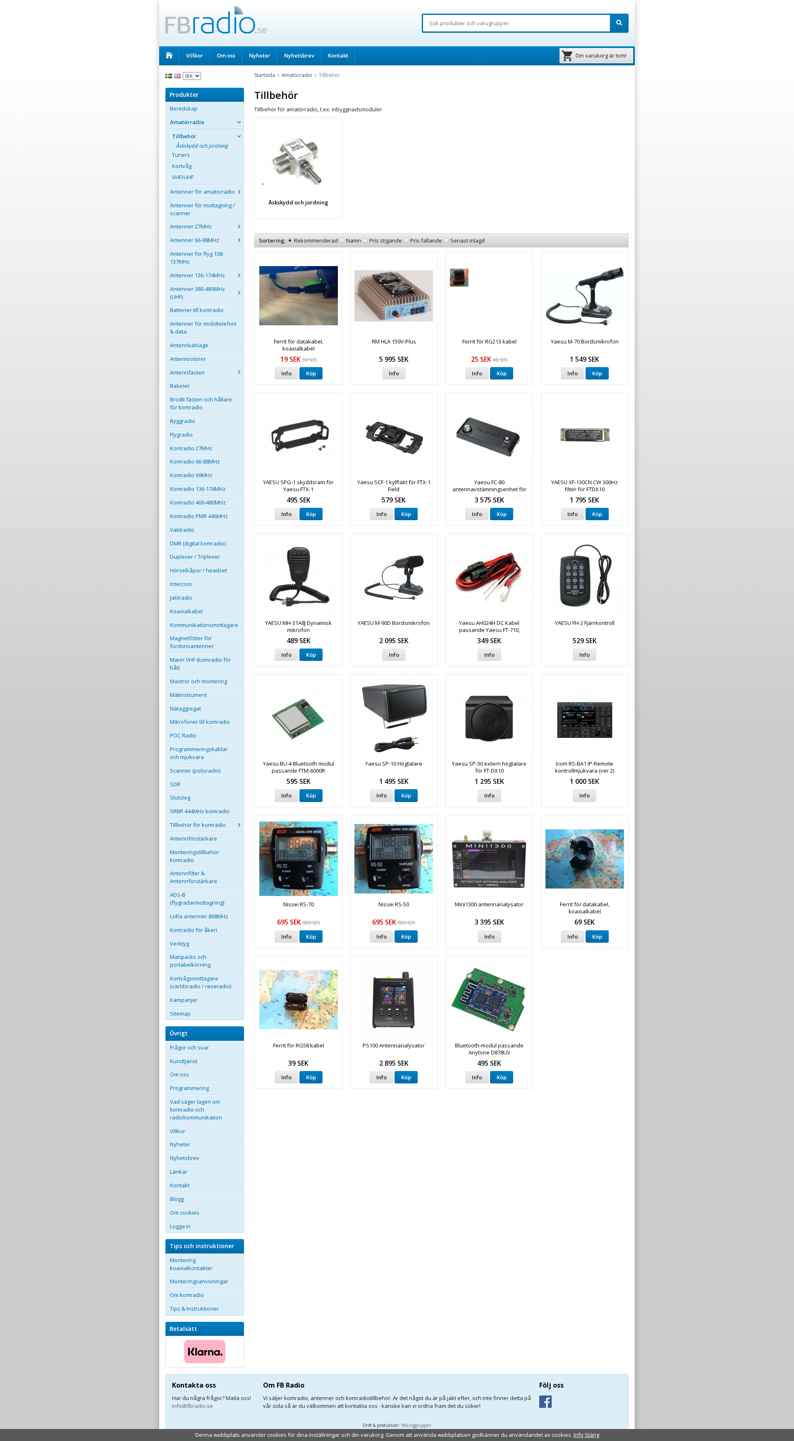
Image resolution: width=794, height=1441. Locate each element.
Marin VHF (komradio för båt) (200, 663)
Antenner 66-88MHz (194, 240)
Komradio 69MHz (191, 475)
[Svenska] (169, 75)
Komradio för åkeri (193, 930)
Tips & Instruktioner (194, 1308)
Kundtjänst (183, 1061)
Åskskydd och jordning (202, 145)
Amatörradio (187, 122)
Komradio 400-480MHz (198, 502)
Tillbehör (184, 136)
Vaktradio (182, 529)
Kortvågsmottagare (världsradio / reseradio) (200, 982)
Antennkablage (189, 345)
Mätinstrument (188, 695)
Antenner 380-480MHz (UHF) (197, 292)
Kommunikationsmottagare (204, 625)
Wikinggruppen (416, 1425)
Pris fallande (426, 240)
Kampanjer (184, 1000)
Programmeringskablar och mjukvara (199, 753)
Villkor (194, 55)
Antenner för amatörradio (202, 191)
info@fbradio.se (192, 1406)
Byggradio (182, 421)
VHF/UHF (183, 177)
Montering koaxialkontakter (191, 1264)
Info (286, 373)
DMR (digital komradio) (198, 543)
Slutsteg (180, 797)
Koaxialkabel (186, 611)
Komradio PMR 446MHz (199, 516)
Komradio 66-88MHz (195, 461)
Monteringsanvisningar (199, 1281)
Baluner (180, 385)
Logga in (180, 1226)
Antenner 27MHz (191, 226)
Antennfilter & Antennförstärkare (193, 877)
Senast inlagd (467, 240)
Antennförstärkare (193, 838)
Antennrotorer (188, 359)
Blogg (177, 1199)
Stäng (592, 1435)
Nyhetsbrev (299, 55)
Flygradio (181, 434)
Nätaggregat (185, 708)
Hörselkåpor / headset (198, 570)
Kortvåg (181, 166)
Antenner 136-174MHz (197, 275)
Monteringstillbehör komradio (194, 856)
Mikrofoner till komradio (200, 721)
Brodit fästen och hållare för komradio (201, 403)
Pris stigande (385, 240)
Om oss (226, 55)
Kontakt (338, 55)
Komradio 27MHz (191, 448)
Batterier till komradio (197, 310)
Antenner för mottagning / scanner (202, 209)
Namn (353, 240)
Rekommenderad (316, 240)
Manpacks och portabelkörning (190, 960)
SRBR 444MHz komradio (200, 811)
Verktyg (179, 943)
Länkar (178, 1171)
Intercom (181, 584)
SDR (175, 784)
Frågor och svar (189, 1047)
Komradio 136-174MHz (198, 488)
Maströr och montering (198, 681)
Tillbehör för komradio (198, 825)
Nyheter (259, 55)
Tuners (181, 155)
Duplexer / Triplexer (195, 556)
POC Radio (183, 735)
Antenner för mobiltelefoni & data (203, 327)
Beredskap (184, 108)
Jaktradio (181, 597)
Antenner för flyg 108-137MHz (197, 257)
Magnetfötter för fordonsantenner (192, 642)
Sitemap (180, 1013)
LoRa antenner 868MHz (199, 916)
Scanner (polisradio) (195, 770)
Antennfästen (187, 372)
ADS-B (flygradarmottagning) (197, 898)
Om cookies (184, 1212)
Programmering (189, 1088)
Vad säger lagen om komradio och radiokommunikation (196, 1109)
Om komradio (187, 1295)
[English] (178, 75)
